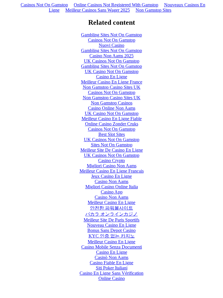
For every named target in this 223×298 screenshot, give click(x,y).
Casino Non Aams (111, 181)
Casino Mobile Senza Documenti (111, 246)
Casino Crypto (111, 160)
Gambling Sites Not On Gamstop (111, 34)
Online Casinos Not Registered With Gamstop (116, 4)
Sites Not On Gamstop (111, 144)
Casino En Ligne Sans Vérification (111, 273)
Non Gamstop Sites (153, 10)
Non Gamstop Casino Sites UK (112, 87)
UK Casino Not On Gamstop (112, 71)
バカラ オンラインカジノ (111, 214)
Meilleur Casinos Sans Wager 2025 (97, 10)
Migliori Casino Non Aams (111, 165)
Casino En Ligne (111, 76)
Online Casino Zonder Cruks (111, 123)
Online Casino (111, 278)
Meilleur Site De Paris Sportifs (111, 219)
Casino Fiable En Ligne (111, 262)
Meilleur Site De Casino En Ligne (111, 150)
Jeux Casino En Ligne (111, 176)
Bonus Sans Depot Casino (111, 230)
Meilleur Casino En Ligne (111, 202)
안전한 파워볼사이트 (111, 207)
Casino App (112, 191)
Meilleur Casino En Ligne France (111, 81)
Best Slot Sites (111, 134)
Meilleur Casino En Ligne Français (112, 170)
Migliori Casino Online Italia (111, 186)
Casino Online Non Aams (111, 108)
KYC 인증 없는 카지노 (112, 235)
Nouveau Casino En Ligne (111, 225)
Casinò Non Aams (111, 257)
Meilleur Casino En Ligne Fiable (112, 118)
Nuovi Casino (111, 45)
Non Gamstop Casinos (111, 102)
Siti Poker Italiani (111, 267)
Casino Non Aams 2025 (111, 55)
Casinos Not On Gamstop (44, 4)
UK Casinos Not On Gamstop (111, 60)
